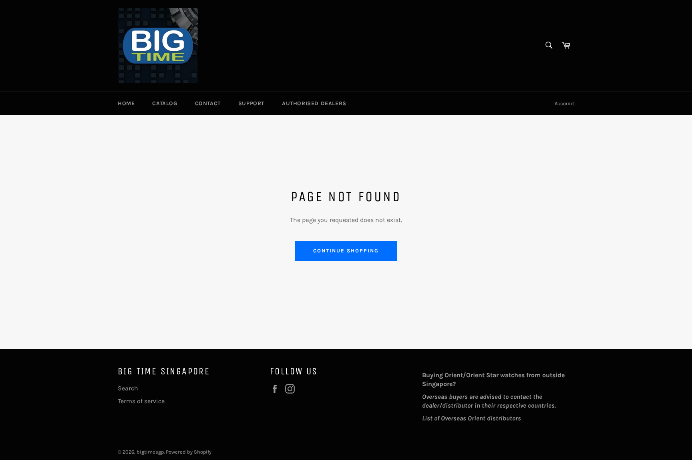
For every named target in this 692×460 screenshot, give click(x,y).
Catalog (164, 103)
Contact (208, 103)
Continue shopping (345, 251)
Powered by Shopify (188, 452)
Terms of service (141, 401)
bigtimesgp (150, 452)
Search (128, 388)
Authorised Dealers (314, 103)
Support (251, 103)
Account (564, 103)
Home (126, 103)
